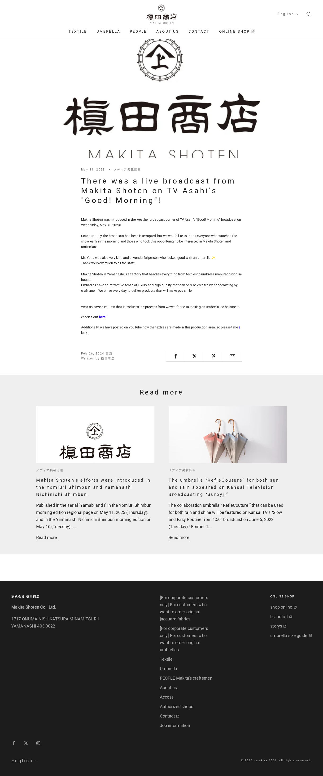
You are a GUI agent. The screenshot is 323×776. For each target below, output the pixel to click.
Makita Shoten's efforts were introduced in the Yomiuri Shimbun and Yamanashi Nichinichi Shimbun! (93, 487)
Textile (166, 659)
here (102, 317)
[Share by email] (232, 356)
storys (276, 625)
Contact (167, 715)
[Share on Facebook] (175, 356)
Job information (175, 725)
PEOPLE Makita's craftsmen (186, 678)
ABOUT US (167, 31)
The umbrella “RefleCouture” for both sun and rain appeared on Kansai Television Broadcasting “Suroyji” (224, 487)
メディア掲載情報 (127, 169)
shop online (281, 607)
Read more (46, 537)
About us (168, 687)
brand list (279, 616)
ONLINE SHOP (234, 31)
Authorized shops (176, 706)
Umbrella (168, 668)
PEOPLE (138, 31)
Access (167, 697)
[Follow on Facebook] (13, 743)
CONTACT (199, 31)
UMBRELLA (108, 31)
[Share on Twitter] (194, 356)
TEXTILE (78, 31)
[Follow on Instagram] (38, 743)
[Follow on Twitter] (26, 743)
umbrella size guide (288, 635)
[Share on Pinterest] (213, 356)
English (285, 14)
